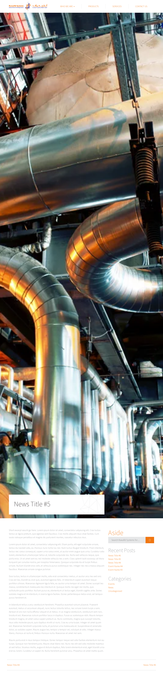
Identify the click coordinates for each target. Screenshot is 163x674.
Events (111, 583)
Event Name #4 (115, 566)
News (110, 587)
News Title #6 (114, 555)
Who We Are (66, 6)
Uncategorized (115, 591)
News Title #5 (114, 559)
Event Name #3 (115, 569)
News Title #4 (114, 562)
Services (117, 6)
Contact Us (141, 6)
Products (93, 6)
